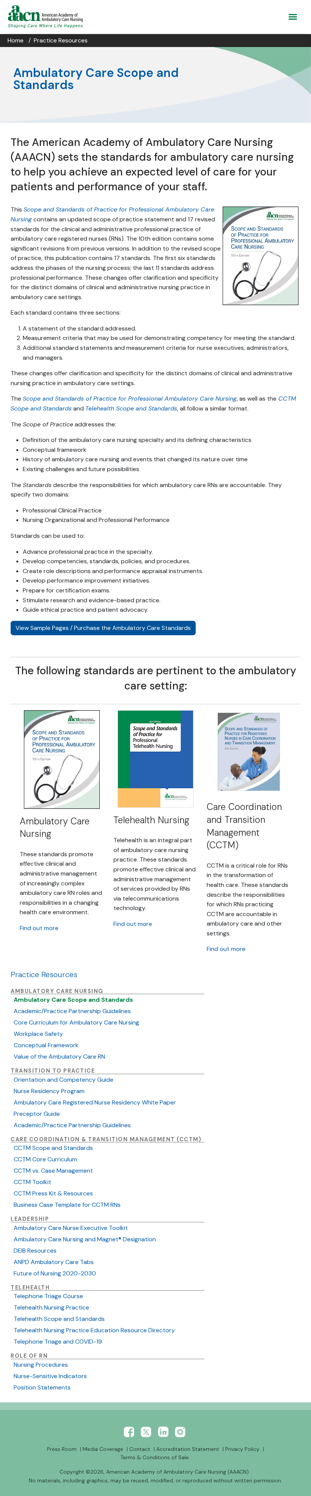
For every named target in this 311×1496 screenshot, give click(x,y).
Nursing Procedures (41, 1365)
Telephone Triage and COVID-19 (58, 1342)
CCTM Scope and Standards (53, 1148)
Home (16, 40)
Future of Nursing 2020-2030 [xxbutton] (55, 1273)
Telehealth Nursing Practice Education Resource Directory (94, 1330)
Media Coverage (103, 1449)
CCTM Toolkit (32, 1182)
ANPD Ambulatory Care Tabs (54, 1262)
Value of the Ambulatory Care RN (59, 1057)
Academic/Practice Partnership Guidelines (72, 1011)
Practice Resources (61, 40)
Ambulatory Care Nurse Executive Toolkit (71, 1228)
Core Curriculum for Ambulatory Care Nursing (76, 1022)
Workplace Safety (38, 1034)
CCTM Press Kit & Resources (53, 1193)
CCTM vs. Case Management (53, 1171)
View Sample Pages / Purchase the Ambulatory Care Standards (103, 628)
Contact (139, 1449)
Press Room (62, 1449)
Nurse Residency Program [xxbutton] (49, 1091)
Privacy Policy (242, 1449)
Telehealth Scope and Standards (59, 1319)
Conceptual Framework (46, 1045)
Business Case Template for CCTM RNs (67, 1205)
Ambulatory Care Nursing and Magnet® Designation (85, 1239)
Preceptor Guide (37, 1114)
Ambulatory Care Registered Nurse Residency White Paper (95, 1102)
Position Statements (42, 1387)
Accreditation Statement (187, 1449)
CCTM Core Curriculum (45, 1159)
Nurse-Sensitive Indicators (50, 1376)
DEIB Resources (35, 1251)
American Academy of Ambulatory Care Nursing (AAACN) (177, 1471)
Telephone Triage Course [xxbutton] (48, 1296)
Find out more (39, 928)
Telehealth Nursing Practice (51, 1307)
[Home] (47, 16)
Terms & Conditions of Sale (154, 1457)
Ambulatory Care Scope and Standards (73, 1000)
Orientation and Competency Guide (63, 1080)
